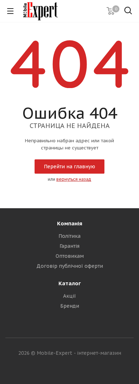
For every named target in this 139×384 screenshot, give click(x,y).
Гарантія (69, 246)
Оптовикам (70, 256)
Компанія (69, 223)
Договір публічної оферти (69, 266)
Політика (69, 236)
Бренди (69, 306)
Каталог (69, 283)
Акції (69, 296)
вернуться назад (73, 179)
